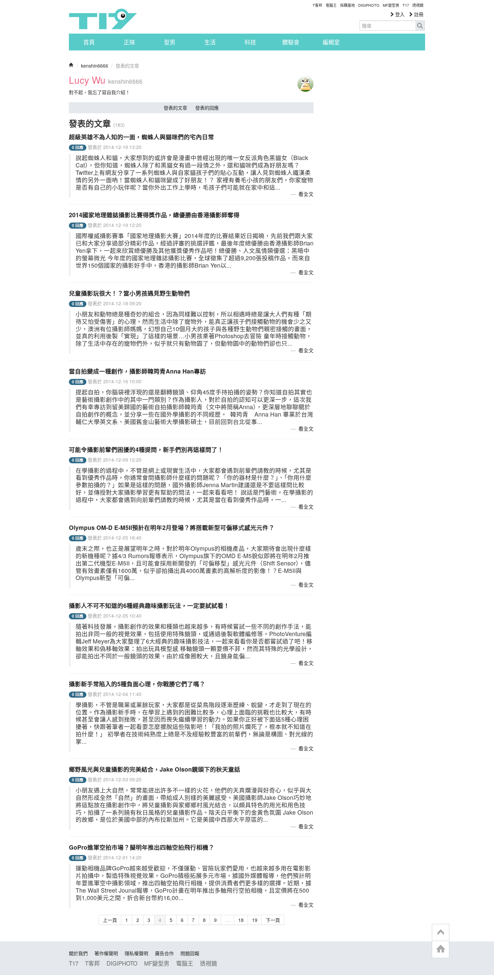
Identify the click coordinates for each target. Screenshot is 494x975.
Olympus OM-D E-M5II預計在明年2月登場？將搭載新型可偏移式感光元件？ (172, 527)
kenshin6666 (94, 65)
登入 (399, 14)
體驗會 (290, 42)
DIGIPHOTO (368, 5)
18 (241, 919)
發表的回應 (207, 107)
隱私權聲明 (136, 953)
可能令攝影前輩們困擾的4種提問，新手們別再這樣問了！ (146, 449)
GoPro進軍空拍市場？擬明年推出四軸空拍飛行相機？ (141, 847)
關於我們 (78, 953)
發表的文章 (175, 107)
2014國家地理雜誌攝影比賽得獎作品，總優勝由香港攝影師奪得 (154, 214)
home (440, 949)
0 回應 (77, 147)
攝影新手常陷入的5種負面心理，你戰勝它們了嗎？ (137, 683)
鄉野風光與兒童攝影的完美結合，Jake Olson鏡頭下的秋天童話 (154, 769)
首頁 (89, 42)
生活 (210, 42)
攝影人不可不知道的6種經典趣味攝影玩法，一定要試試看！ (149, 605)
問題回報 (189, 953)
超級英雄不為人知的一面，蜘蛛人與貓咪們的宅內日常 (141, 136)
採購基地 (347, 5)
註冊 (418, 14)
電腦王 (331, 5)
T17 (103, 18)
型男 (169, 42)
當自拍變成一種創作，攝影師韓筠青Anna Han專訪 (137, 371)
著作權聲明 (106, 953)
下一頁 (273, 919)
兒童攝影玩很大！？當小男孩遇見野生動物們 (129, 293)
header (440, 932)
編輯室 (331, 42)
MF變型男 (391, 5)
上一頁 (110, 919)
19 (254, 919)
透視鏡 (417, 5)
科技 (250, 42)
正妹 (129, 42)
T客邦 (317, 5)
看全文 (306, 193)
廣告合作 (164, 953)
